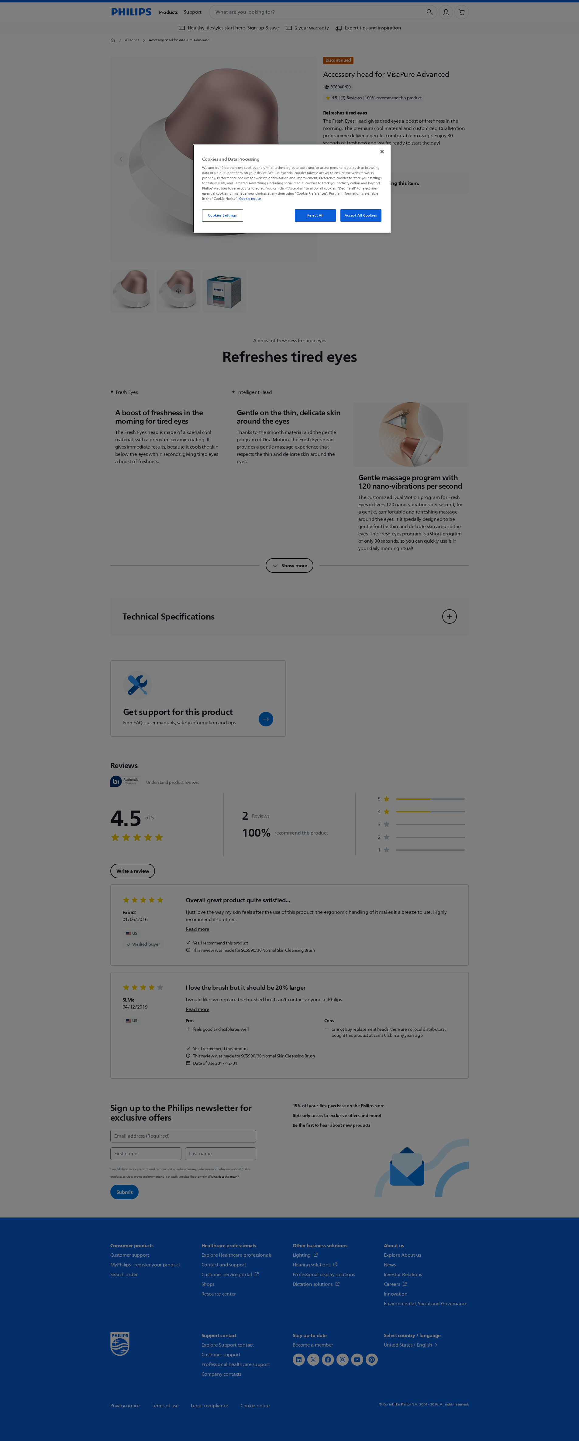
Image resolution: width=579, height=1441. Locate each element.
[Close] (382, 151)
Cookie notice (250, 199)
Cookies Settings (222, 215)
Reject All (315, 215)
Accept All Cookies (361, 215)
